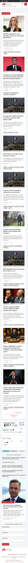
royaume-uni (7, 92)
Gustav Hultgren (6, 517)
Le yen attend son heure (8, 462)
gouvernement (18, 246)
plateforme (11, 51)
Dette (16, 132)
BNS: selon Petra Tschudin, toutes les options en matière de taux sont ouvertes (13, 458)
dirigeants (12, 94)
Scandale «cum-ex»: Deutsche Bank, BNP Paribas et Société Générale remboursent (12, 466)
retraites (11, 366)
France (5, 132)
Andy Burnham (14, 92)
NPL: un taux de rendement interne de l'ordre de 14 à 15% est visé (12, 506)
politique (6, 13)
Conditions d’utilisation (9, 561)
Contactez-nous (22, 554)
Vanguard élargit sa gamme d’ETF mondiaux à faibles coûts (13, 476)
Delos (5, 51)
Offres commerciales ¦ (13, 554)
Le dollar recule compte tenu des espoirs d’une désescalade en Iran (12, 471)
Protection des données (19, 561)
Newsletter (23, 1)
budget (5, 168)
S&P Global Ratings (13, 285)
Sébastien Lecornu (19, 324)
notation (17, 167)
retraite (6, 247)
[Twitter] (4, 1)
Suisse (5, 53)
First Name (5, 532)
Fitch (10, 168)
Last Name (5, 538)
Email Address (5, 527)
